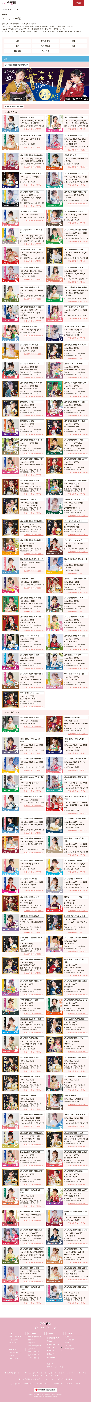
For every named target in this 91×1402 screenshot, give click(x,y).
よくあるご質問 (16, 1384)
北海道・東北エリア (53, 1338)
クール (45, 1379)
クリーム (28, 1373)
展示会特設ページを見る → (34, 129)
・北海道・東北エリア (34, 1337)
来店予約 (68, 1346)
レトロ (70, 1379)
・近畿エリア (31, 1349)
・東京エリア (31, 1343)
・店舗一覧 (49, 1364)
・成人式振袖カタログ (15, 1352)
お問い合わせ (28, 1384)
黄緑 (56, 1375)
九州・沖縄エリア (52, 1357)
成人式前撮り (69, 1340)
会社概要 (69, 1384)
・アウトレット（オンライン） (54, 1367)
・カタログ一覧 (13, 1358)
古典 (32, 1379)
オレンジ (44, 1373)
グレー (20, 1373)
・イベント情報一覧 (34, 1358)
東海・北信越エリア (53, 1344)
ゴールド (57, 1373)
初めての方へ (69, 1337)
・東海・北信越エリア (34, 1346)
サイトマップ (58, 1384)
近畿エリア (50, 1347)
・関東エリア (31, 1340)
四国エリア (50, 1354)
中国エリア (50, 1351)
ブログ (67, 1343)
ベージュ (66, 1373)
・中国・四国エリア (33, 1352)
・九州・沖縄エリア (33, 1355)
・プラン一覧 (12, 1343)
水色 (50, 1373)
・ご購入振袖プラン (15, 1340)
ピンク (46, 1375)
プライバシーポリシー (43, 1384)
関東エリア (50, 1341)
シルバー (74, 1373)
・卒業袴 (11, 1355)
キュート (53, 1379)
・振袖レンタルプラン (15, 1337)
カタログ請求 (69, 1349)
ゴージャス (61, 1379)
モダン (39, 1379)
